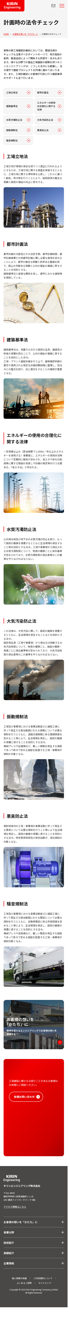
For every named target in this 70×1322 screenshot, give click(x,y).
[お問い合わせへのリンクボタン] (53, 5)
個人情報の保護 (19, 1278)
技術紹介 (9, 1243)
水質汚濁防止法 (14, 119)
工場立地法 (12, 92)
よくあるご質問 (24, 1283)
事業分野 (9, 1232)
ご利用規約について (42, 1278)
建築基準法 (12, 106)
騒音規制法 (12, 140)
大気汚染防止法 (45, 119)
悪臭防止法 (43, 130)
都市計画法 (43, 92)
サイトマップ (44, 1283)
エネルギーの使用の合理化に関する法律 (46, 106)
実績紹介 (9, 1253)
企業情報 (9, 1263)
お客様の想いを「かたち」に (20, 1222)
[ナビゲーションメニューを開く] (62, 5)
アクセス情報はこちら (15, 1206)
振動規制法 (12, 130)
